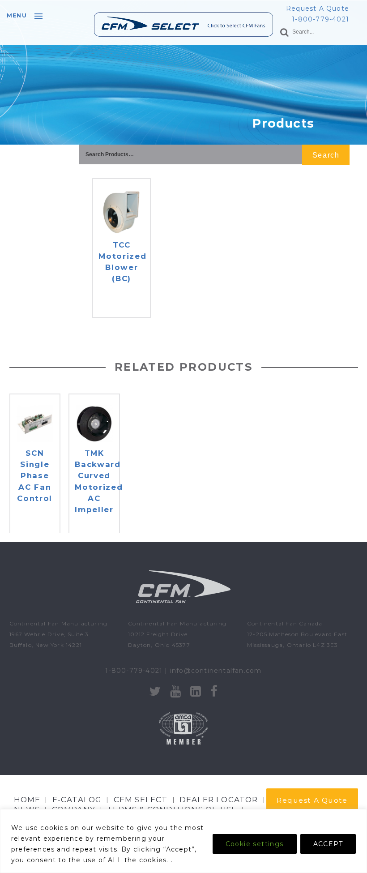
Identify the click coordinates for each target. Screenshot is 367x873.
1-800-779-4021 (320, 19)
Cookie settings (255, 844)
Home (27, 799)
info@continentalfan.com (216, 671)
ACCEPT (328, 844)
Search (325, 155)
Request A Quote (317, 8)
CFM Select (141, 799)
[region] (183, 841)
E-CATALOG (77, 799)
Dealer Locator (218, 799)
